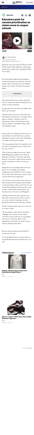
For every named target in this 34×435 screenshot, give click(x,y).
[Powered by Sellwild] (29, 348)
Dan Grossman (12, 57)
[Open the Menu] (2, 2)
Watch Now (29, 2)
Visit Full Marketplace (26, 252)
